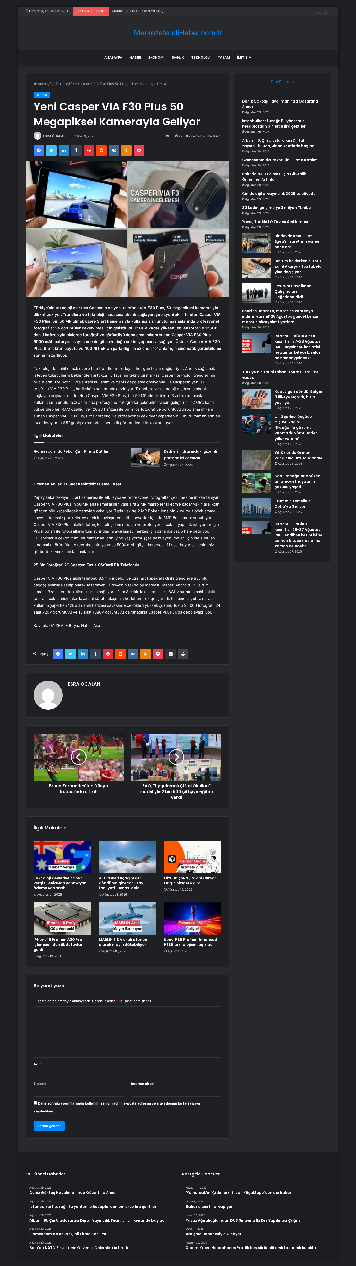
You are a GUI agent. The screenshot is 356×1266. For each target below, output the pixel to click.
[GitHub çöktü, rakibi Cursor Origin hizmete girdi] (192, 857)
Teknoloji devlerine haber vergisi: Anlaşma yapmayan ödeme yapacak (60, 883)
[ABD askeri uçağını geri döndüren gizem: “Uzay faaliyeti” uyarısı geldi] (127, 857)
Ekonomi (156, 57)
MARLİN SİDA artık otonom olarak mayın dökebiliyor (124, 942)
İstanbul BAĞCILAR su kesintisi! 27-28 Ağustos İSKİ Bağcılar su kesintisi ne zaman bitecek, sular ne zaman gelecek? (298, 347)
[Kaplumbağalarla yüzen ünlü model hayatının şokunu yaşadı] (256, 483)
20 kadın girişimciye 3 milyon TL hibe (276, 207)
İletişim (244, 57)
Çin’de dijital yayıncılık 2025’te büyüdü (279, 193)
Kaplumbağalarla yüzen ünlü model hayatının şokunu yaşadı (297, 481)
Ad (37, 1064)
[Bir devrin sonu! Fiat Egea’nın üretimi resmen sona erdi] (256, 243)
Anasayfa (113, 57)
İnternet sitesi (142, 1084)
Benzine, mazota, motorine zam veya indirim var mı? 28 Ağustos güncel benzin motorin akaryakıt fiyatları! (281, 316)
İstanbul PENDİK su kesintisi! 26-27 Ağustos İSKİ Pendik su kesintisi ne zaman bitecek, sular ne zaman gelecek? (298, 535)
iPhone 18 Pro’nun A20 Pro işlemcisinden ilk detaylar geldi (58, 944)
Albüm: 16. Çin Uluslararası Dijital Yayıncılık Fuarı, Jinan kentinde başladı (170, 11)
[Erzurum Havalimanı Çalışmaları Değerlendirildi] (256, 293)
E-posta (41, 1084)
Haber (135, 57)
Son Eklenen (282, 81)
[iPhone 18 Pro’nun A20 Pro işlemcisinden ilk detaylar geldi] (62, 918)
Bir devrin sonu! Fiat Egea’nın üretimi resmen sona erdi (298, 241)
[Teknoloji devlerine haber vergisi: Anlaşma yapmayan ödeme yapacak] (62, 857)
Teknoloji (201, 57)
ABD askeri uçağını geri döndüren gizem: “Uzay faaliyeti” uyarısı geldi (121, 883)
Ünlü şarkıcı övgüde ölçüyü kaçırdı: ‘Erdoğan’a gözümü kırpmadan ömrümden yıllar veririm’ (296, 427)
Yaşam (224, 57)
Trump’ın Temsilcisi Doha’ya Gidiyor (293, 503)
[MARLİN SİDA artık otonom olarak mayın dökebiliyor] (127, 918)
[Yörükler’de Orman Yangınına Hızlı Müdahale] (256, 460)
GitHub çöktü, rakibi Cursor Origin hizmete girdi (190, 880)
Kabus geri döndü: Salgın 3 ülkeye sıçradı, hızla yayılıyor (298, 397)
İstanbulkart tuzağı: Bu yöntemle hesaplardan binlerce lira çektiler (274, 123)
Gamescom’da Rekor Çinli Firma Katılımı (72, 451)
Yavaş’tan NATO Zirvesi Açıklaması (275, 221)
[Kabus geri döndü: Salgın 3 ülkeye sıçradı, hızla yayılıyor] (256, 399)
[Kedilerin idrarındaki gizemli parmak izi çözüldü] (145, 457)
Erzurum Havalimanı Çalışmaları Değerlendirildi (293, 291)
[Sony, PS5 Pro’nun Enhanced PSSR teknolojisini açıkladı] (192, 918)
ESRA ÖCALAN (54, 136)
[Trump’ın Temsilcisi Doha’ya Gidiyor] (256, 508)
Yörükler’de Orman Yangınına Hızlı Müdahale (298, 455)
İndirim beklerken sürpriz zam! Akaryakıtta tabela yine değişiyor (298, 266)
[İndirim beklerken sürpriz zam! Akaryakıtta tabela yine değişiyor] (256, 268)
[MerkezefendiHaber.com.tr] (178, 32)
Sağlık (178, 57)
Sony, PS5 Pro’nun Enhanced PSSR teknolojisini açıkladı (190, 942)
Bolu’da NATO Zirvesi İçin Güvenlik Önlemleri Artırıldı (274, 176)
